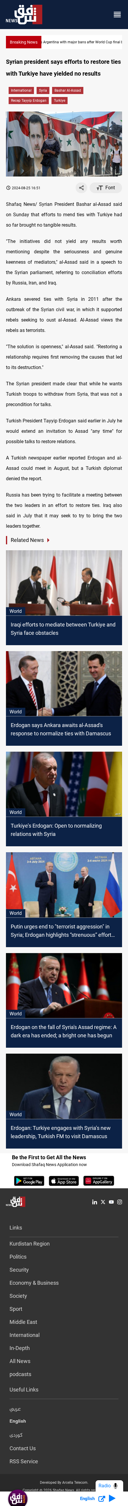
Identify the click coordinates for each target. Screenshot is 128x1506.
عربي (15, 1409)
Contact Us (23, 1448)
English (18, 1422)
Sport (16, 1309)
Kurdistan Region (30, 1244)
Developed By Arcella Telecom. (64, 1482)
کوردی (16, 1435)
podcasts (20, 1374)
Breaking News (24, 42)
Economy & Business (34, 1283)
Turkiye (59, 100)
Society (18, 1296)
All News (20, 1361)
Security (19, 1270)
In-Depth (20, 1348)
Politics (18, 1257)
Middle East (23, 1322)
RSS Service (24, 1461)
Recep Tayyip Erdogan (28, 100)
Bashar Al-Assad (67, 90)
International (21, 90)
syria (43, 90)
